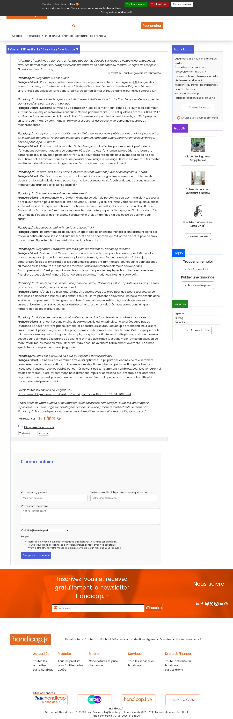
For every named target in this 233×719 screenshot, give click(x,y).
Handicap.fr (133, 712)
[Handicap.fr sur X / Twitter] (212, 604)
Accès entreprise (199, 285)
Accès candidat (197, 269)
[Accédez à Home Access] (182, 699)
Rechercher (152, 25)
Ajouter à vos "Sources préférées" (200, 117)
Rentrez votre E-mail (37, 608)
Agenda (179, 313)
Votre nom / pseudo (34, 492)
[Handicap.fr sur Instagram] (216, 604)
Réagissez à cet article (39, 427)
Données (165, 639)
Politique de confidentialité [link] (117, 12)
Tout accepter (136, 4)
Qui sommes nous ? (188, 639)
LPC (112, 112)
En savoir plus (199, 330)
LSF (135, 82)
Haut (185, 712)
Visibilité (26, 530)
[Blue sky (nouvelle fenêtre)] (49, 419)
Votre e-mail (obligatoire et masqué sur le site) (122, 492)
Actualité (43, 433)
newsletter (114, 588)
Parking (179, 318)
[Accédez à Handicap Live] (138, 699)
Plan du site (72, 639)
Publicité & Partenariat (114, 639)
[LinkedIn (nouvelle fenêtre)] (40, 419)
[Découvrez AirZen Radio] (94, 699)
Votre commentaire (34, 506)
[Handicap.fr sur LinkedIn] (197, 604)
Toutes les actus (199, 107)
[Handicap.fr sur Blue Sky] (207, 604)
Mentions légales (144, 639)
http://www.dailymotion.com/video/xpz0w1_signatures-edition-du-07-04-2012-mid (74, 394)
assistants (110, 544)
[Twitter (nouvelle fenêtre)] (54, 419)
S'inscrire (154, 607)
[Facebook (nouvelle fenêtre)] (45, 419)
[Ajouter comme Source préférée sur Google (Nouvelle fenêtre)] (226, 604)
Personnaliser (182, 4)
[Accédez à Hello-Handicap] (50, 699)
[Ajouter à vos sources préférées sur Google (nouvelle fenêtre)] (59, 419)
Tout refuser (159, 4)
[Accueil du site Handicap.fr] (30, 640)
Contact (90, 639)
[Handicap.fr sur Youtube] (221, 604)
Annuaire (180, 322)
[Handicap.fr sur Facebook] (202, 604)
